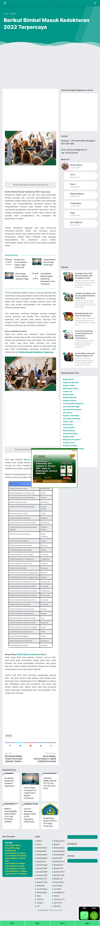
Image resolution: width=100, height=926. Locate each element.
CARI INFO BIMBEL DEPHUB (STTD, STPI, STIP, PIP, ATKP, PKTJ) (49, 783)
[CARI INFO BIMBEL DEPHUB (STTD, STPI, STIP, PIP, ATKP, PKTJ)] (50, 774)
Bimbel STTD (42, 879)
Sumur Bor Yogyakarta (59, 899)
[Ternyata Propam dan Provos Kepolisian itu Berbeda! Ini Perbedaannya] (68, 334)
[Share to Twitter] (20, 745)
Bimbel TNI (58, 879)
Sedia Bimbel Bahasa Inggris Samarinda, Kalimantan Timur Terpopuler (47, 278)
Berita (39, 844)
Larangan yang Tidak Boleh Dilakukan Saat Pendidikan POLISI (83, 275)
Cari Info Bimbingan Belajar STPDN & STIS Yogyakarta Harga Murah (30, 815)
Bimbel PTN (58, 865)
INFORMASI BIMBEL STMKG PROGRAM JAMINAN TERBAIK (13, 759)
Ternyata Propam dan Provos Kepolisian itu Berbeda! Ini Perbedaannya (84, 334)
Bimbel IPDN (41, 851)
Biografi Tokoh (42, 882)
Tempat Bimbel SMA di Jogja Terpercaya (49, 262)
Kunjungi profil (75, 168)
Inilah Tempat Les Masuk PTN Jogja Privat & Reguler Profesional (30, 793)
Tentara (40, 903)
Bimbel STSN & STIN (59, 875)
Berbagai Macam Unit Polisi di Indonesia (84, 314)
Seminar (40, 899)
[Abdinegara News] (50, 3)
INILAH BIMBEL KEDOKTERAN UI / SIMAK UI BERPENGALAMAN (45, 759)
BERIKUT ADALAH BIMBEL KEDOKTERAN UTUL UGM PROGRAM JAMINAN (10, 815)
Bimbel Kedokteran (59, 855)
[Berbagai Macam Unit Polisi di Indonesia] (68, 316)
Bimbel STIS (58, 868)
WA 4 (87, 923)
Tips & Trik (58, 903)
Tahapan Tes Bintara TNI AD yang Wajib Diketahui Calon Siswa (85, 295)
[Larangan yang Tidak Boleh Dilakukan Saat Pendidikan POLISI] (68, 276)
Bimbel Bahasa (59, 848)
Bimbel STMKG (42, 872)
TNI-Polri (57, 906)
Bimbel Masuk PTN (42, 858)
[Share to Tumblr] (51, 745)
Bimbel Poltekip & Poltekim (42, 865)
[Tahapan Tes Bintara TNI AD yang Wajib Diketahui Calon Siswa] (68, 296)
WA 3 (62, 923)
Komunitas (58, 886)
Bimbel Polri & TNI (59, 862)
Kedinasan (41, 886)
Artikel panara (59, 841)
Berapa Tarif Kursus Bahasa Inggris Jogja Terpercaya (20, 263)
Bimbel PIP (58, 858)
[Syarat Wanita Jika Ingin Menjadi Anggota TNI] (68, 356)
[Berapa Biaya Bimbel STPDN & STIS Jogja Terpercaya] (50, 809)
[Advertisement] (50, 68)
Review (57, 896)
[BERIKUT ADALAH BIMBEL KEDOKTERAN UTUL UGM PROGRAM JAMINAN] (11, 805)
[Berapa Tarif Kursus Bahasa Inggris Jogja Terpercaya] (9, 261)
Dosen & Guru (59, 882)
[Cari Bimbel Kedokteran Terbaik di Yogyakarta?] (11, 774)
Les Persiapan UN (42, 889)
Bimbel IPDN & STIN (59, 851)
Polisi (39, 896)
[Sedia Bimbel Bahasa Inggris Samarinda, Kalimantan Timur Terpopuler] (35, 275)
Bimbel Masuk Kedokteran (29, 654)
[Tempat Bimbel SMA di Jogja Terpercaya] (36, 261)
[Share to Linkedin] (41, 745)
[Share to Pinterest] (30, 745)
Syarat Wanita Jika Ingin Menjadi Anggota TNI (85, 354)
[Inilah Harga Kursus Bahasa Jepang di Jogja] (9, 275)
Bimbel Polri (41, 862)
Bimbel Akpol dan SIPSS (42, 848)
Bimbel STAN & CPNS (42, 868)
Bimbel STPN (42, 875)
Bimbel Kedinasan (42, 855)
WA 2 (37, 923)
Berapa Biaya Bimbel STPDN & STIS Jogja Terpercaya (50, 822)
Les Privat (57, 889)
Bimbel (9, 736)
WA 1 (12, 923)
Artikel (39, 841)
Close (74, 450)
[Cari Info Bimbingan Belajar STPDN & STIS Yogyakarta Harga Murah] (30, 805)
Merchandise (42, 892)
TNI (38, 906)
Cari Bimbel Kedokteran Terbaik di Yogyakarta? (9, 782)
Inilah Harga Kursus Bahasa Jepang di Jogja (21, 276)
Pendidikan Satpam (59, 892)
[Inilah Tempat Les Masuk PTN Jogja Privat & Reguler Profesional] (30, 779)
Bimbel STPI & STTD (59, 872)
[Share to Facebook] (10, 745)
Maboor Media (58, 910)
